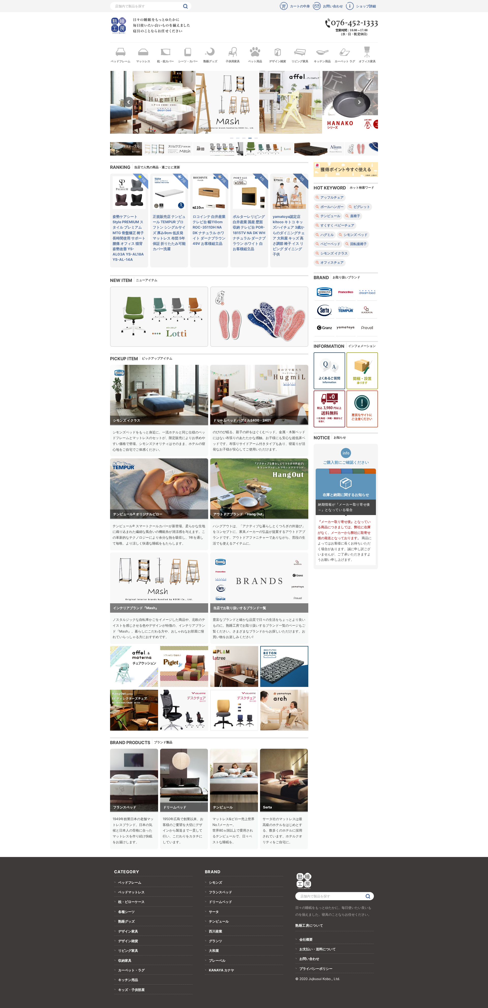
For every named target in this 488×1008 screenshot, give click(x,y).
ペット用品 (255, 61)
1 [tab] (232, 138)
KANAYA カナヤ (221, 970)
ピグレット (361, 207)
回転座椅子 (358, 244)
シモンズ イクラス (334, 253)
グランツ (215, 941)
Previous (129, 102)
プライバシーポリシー (315, 969)
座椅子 (354, 216)
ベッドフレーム (120, 61)
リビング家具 (300, 61)
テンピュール (330, 216)
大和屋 (214, 951)
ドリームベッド (220, 902)
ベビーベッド (330, 244)
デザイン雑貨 (277, 61)
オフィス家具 (367, 61)
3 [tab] (244, 138)
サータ (214, 912)
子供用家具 (233, 61)
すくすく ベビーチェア (337, 225)
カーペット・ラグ (131, 970)
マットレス (143, 61)
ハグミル (327, 235)
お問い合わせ (309, 959)
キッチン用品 (322, 61)
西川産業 (215, 931)
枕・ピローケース (131, 902)
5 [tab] (256, 138)
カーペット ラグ (345, 61)
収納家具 (124, 960)
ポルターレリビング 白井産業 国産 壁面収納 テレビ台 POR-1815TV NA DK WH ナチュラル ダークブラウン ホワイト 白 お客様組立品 (249, 232)
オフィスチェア (332, 262)
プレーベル (217, 960)
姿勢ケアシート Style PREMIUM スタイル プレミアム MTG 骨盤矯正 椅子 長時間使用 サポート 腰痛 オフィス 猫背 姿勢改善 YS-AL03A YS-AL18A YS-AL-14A (129, 238)
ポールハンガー (332, 207)
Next (359, 102)
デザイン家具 (128, 931)
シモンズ (215, 882)
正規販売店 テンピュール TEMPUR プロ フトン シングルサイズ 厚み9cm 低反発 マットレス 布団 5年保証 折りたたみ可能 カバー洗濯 (169, 232)
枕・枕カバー (165, 61)
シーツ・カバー (188, 61)
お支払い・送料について (317, 949)
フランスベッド (220, 892)
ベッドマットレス (131, 892)
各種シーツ (126, 912)
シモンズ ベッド (355, 235)
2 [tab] (238, 138)
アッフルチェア (332, 197)
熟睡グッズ (210, 61)
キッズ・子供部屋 (131, 990)
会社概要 (306, 939)
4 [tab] (250, 138)
